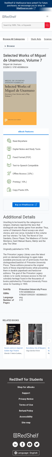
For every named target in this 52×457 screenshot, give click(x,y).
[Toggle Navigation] (47, 16)
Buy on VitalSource (24, 205)
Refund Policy (26, 411)
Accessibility (26, 416)
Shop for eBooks (26, 387)
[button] (26, 141)
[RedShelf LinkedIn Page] (15, 446)
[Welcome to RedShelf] (9, 16)
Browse (11, 46)
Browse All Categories (14, 39)
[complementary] (26, 336)
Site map (26, 422)
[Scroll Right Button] (49, 340)
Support (26, 393)
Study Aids (36, 39)
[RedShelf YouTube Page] (29, 446)
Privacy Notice (26, 399)
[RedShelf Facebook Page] (22, 446)
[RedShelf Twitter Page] (36, 446)
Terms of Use (26, 405)
